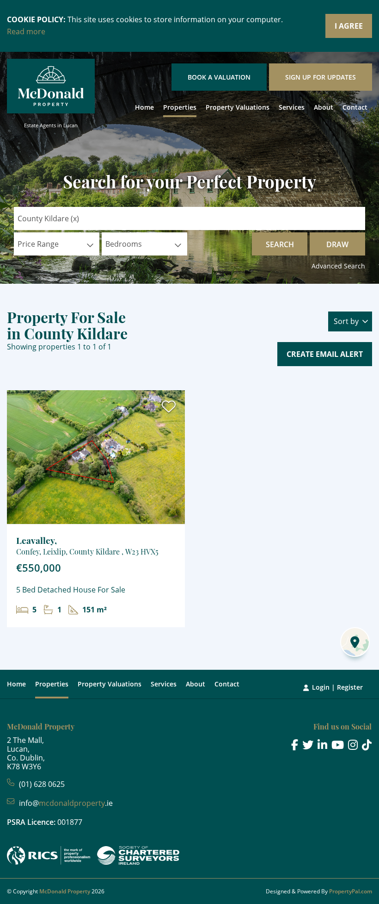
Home (144, 107)
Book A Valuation (219, 77)
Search (280, 244)
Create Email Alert (325, 354)
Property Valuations (237, 107)
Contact (354, 107)
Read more (26, 31)
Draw (337, 244)
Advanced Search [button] (338, 266)
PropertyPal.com (350, 891)
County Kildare (48, 218)
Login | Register (337, 687)
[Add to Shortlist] (169, 408)
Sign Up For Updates (320, 77)
